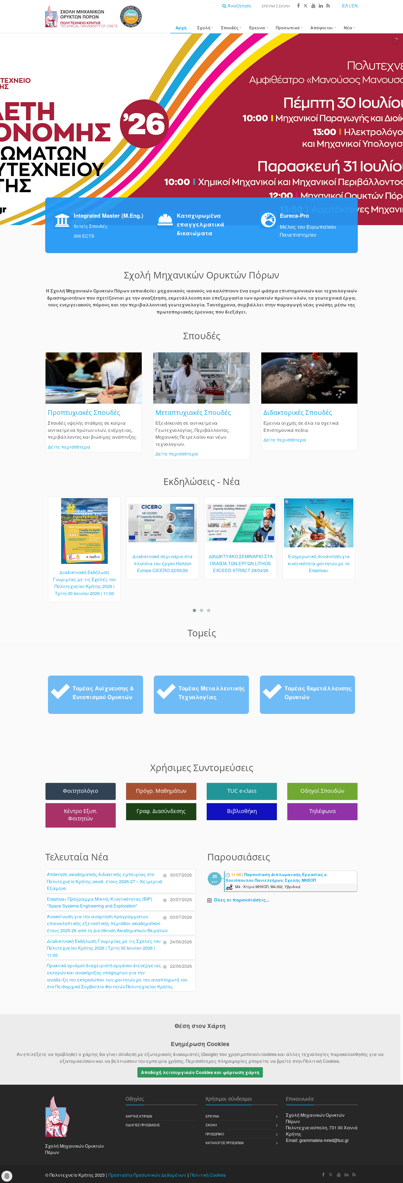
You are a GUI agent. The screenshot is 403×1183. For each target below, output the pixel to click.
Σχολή (284, 6)
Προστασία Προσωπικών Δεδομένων (147, 1175)
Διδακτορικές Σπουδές (297, 412)
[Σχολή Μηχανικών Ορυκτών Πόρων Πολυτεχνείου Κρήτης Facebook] (298, 6)
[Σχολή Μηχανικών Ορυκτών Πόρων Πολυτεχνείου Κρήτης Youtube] (313, 6)
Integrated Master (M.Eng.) (108, 215)
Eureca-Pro (294, 215)
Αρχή (180, 28)
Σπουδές (230, 28)
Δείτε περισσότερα (69, 447)
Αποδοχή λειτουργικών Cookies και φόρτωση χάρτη (200, 1072)
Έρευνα (268, 6)
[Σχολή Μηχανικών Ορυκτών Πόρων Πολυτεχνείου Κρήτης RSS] (328, 6)
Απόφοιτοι (321, 28)
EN (354, 5)
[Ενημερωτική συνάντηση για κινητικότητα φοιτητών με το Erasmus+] (240, 525)
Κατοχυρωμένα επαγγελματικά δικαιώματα (200, 224)
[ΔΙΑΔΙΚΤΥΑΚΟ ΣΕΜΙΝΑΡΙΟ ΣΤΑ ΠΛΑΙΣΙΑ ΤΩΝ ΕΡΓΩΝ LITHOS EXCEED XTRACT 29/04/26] (162, 525)
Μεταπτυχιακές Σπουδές (193, 412)
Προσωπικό (288, 28)
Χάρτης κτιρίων (139, 1116)
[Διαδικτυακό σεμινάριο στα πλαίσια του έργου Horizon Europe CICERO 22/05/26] (84, 525)
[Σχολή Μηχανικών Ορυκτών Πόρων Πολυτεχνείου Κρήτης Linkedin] (320, 6)
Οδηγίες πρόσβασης (143, 1124)
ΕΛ (345, 5)
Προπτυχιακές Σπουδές (84, 412)
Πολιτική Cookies (208, 1175)
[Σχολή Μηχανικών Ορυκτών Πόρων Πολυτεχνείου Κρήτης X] (305, 6)
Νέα (348, 28)
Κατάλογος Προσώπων (225, 1142)
